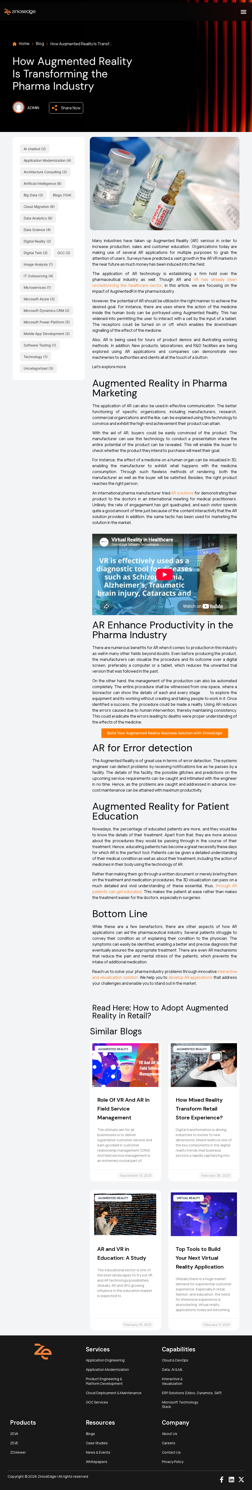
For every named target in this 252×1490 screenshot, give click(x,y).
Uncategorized (35, 368)
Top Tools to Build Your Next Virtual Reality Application (200, 1257)
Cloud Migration (36, 206)
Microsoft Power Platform (44, 322)
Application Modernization (44, 160)
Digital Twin (33, 253)
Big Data (30, 195)
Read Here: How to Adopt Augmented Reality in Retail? (160, 1012)
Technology (33, 357)
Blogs (57, 195)
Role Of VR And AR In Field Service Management (123, 1108)
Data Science (34, 230)
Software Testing (37, 345)
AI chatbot (32, 149)
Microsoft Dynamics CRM (44, 310)
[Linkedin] (231, 1479)
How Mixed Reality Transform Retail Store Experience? (199, 1108)
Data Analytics (35, 218)
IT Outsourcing (35, 276)
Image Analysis (36, 264)
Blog (40, 43)
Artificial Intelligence (40, 183)
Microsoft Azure (36, 299)
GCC (61, 253)
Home (24, 43)
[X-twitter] (241, 1479)
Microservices (35, 287)
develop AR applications (191, 977)
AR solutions (182, 493)
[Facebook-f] (222, 1479)
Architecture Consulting (42, 172)
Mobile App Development (44, 334)
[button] (243, 11)
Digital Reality (35, 241)
